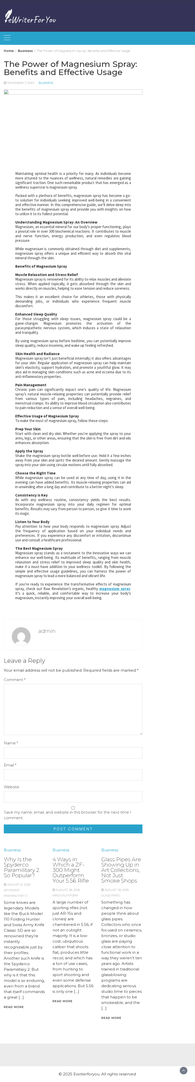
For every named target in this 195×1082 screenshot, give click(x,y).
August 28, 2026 (68, 890)
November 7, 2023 (20, 83)
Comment (14, 679)
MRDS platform (65, 895)
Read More (14, 1007)
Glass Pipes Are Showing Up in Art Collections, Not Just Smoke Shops (121, 870)
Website (11, 786)
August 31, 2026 (18, 884)
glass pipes (110, 895)
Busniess (46, 83)
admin (47, 631)
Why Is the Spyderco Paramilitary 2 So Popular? (21, 867)
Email (10, 765)
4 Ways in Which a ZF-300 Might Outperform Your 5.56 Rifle (71, 870)
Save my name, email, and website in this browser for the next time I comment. (67, 815)
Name (11, 743)
